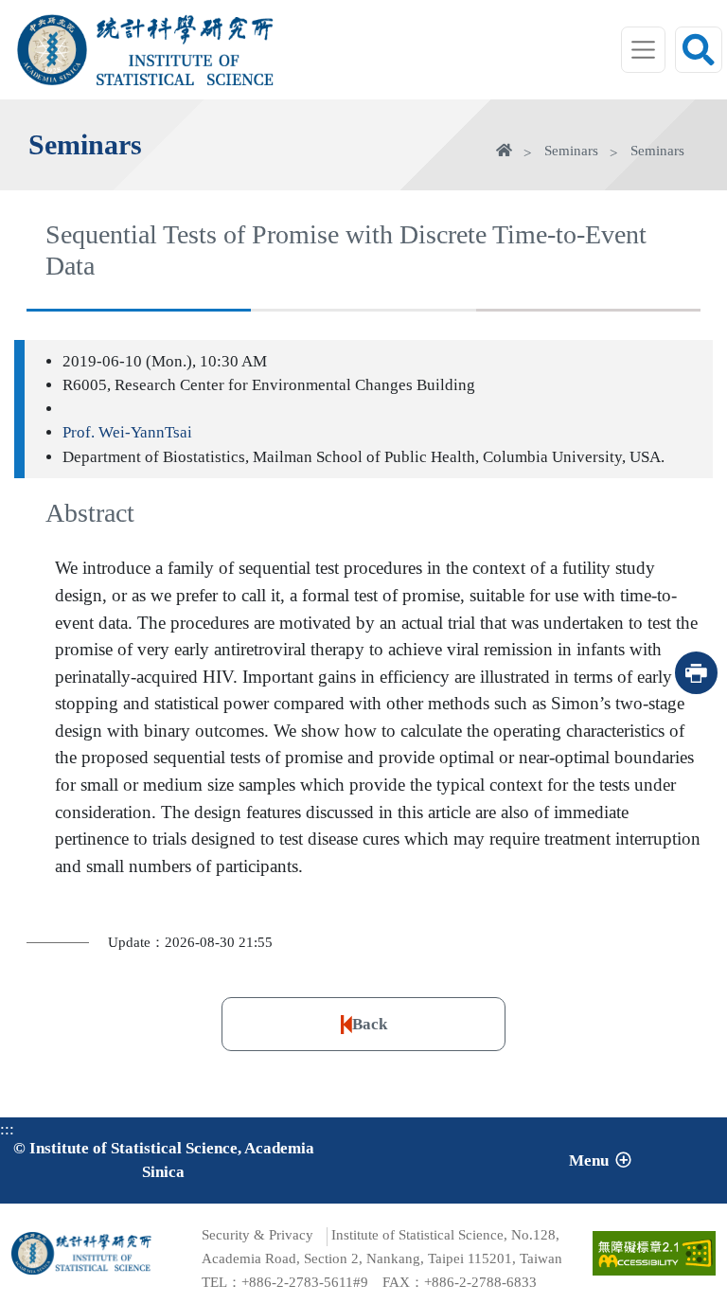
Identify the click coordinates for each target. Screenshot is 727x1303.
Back (369, 1024)
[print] (696, 673)
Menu (589, 1160)
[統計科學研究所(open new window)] (185, 29)
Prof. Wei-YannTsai (127, 432)
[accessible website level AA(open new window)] (654, 1253)
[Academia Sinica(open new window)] (52, 49)
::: (7, 1129)
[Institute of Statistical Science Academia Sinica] (185, 69)
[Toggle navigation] (643, 50)
